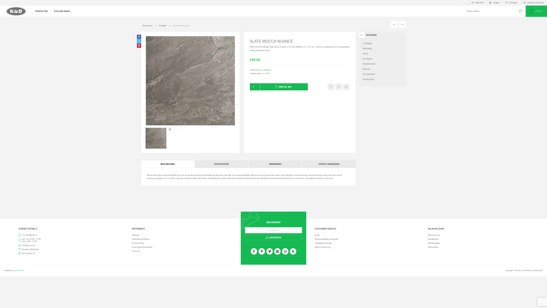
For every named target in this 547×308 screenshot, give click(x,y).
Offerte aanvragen (329, 164)
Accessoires (368, 79)
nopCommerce (18, 270)
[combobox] (489, 11)
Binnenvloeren (369, 64)
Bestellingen (433, 239)
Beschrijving (168, 164)
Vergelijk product (338, 87)
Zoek (520, 11)
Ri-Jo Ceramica (265, 70)
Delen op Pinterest (139, 45)
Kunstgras (367, 59)
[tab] (168, 164)
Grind (365, 53)
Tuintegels (367, 43)
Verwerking (275, 164)
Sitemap (135, 235)
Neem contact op (322, 247)
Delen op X (139, 41)
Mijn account (434, 235)
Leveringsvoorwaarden (142, 247)
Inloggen (496, 3)
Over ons (136, 251)
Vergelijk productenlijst (535, 3)
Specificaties (221, 164)
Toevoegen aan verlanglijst (331, 87)
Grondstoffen (369, 74)
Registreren (479, 3)
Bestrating (367, 48)
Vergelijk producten (323, 243)
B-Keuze (366, 69)
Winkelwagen (434, 243)
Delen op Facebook (139, 37)
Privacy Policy (138, 243)
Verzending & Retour (141, 239)
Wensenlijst (433, 247)
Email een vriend (346, 87)
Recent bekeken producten (326, 239)
